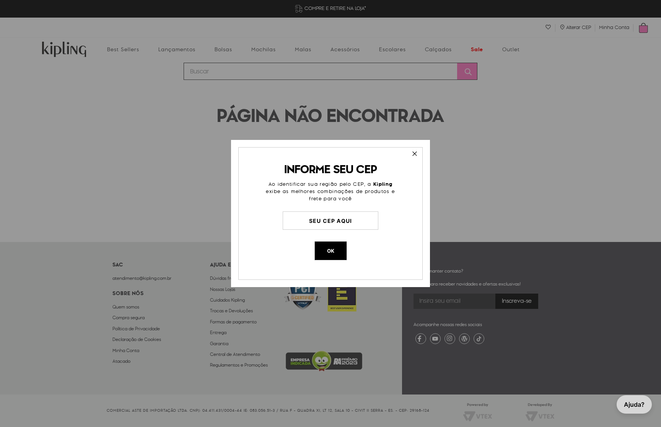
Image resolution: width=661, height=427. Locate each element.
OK (330, 251)
